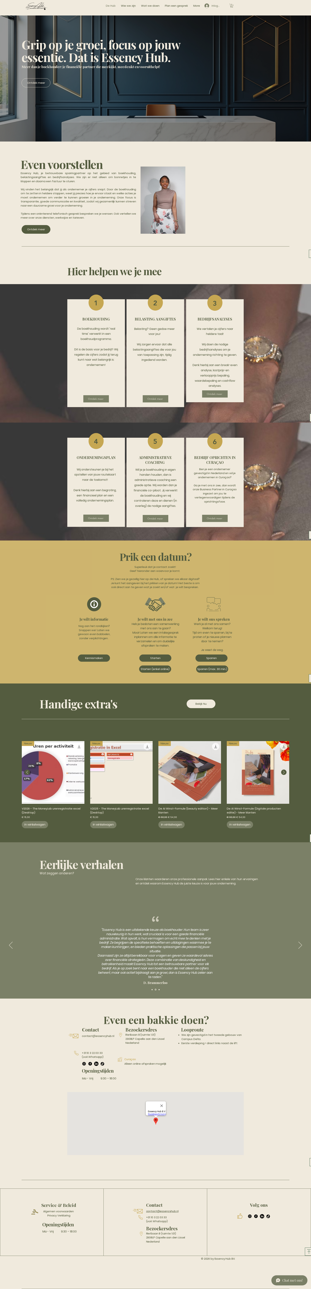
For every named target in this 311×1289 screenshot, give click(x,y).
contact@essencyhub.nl (98, 1036)
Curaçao (130, 1059)
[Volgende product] (284, 772)
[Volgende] (300, 945)
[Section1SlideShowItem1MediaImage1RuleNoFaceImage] (152, 989)
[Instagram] (84, 1064)
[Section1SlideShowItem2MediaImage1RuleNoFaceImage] (155, 989)
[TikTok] (102, 1064)
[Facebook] (90, 1064)
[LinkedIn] (96, 1064)
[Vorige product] (27, 772)
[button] (231, 6)
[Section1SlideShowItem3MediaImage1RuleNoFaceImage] (159, 989)
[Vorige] (11, 945)
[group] (155, 784)
